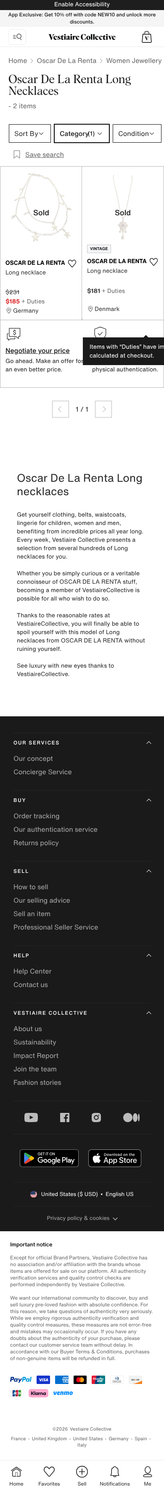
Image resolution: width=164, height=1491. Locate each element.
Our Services (36, 743)
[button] (147, 37)
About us (27, 1029)
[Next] (103, 409)
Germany (118, 1439)
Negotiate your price (37, 350)
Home (17, 60)
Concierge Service (42, 772)
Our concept (33, 758)
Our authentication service (55, 829)
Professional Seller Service (55, 927)
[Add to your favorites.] (72, 264)
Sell (21, 871)
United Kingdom (49, 1439)
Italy (82, 1445)
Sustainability (34, 1042)
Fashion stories (37, 1082)
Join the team (35, 1069)
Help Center (32, 971)
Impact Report (35, 1055)
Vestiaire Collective (50, 1013)
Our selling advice (41, 900)
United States (88, 1439)
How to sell (30, 887)
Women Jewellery (133, 60)
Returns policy (36, 843)
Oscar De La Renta (66, 60)
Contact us (30, 984)
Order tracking (36, 816)
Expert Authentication (126, 350)
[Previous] (60, 409)
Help (21, 955)
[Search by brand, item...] (17, 37)
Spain (141, 1439)
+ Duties (33, 301)
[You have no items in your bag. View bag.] (147, 37)
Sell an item (31, 914)
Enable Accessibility (82, 4)
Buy (19, 800)
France (18, 1439)
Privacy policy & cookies (78, 1218)
